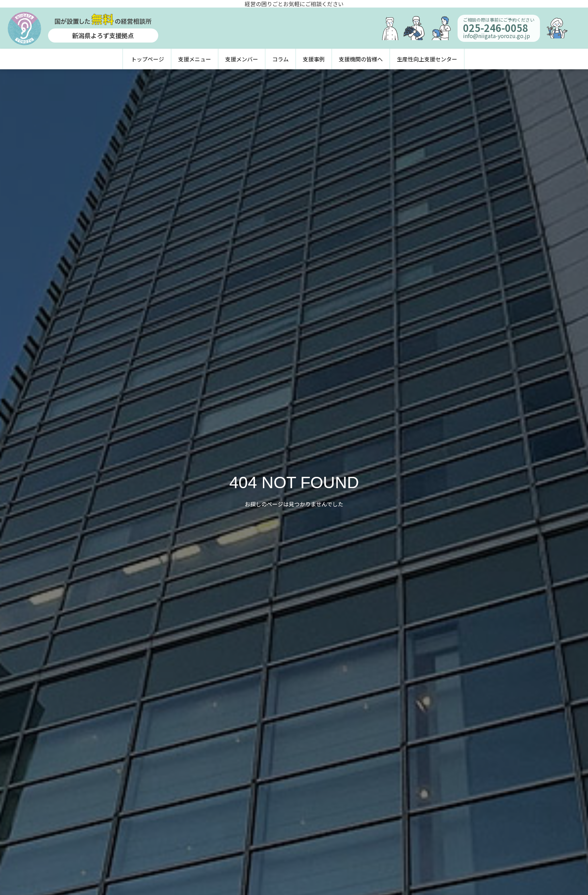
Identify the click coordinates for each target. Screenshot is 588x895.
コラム (280, 59)
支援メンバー (241, 59)
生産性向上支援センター (427, 59)
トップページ (147, 59)
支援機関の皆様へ (361, 59)
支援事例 (314, 59)
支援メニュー (194, 59)
